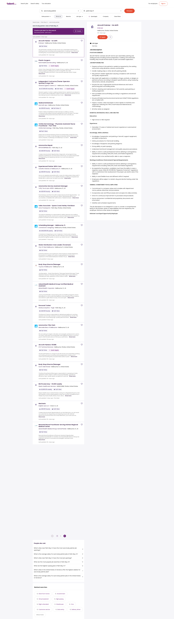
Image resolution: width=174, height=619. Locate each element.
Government (61, 594)
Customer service (44, 609)
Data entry (60, 609)
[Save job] (82, 40)
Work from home (44, 594)
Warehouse (60, 604)
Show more (74, 52)
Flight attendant (44, 604)
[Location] (101, 11)
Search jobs (36, 22)
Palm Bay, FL (44, 22)
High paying (59, 599)
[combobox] (60, 11)
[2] (64, 536)
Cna (72, 604)
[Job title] (58, 11)
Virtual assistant (44, 599)
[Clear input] (78, 11)
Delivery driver (76, 609)
